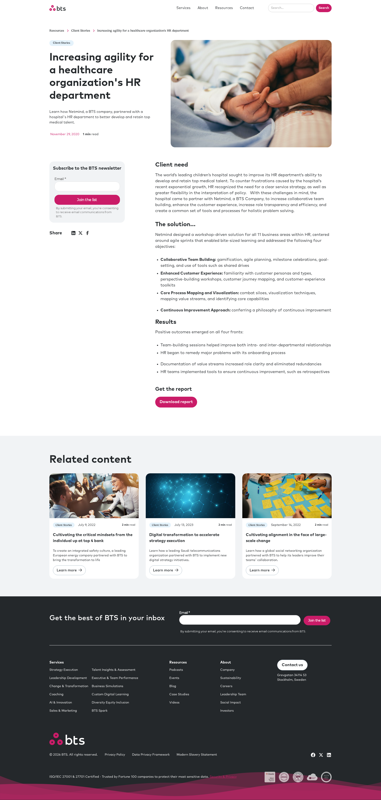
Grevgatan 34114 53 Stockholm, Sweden (291, 677)
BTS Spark (99, 710)
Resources (224, 8)
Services (183, 8)
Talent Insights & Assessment (113, 669)
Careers (226, 686)
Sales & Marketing (63, 710)
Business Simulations (107, 686)
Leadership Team (233, 694)
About (203, 8)
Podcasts (176, 669)
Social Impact (230, 702)
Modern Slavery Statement (197, 754)
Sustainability (230, 678)
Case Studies (179, 694)
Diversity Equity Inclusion (110, 702)
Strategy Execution (63, 669)
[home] (57, 8)
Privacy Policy (115, 754)
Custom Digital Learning (110, 694)
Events (174, 678)
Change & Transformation (68, 686)
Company (227, 669)
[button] (183, 8)
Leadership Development (68, 678)
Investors (227, 710)
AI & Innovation (60, 702)
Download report (176, 402)
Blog (172, 686)
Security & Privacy (223, 776)
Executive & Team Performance (115, 678)
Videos (174, 702)
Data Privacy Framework (151, 754)
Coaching (56, 694)
